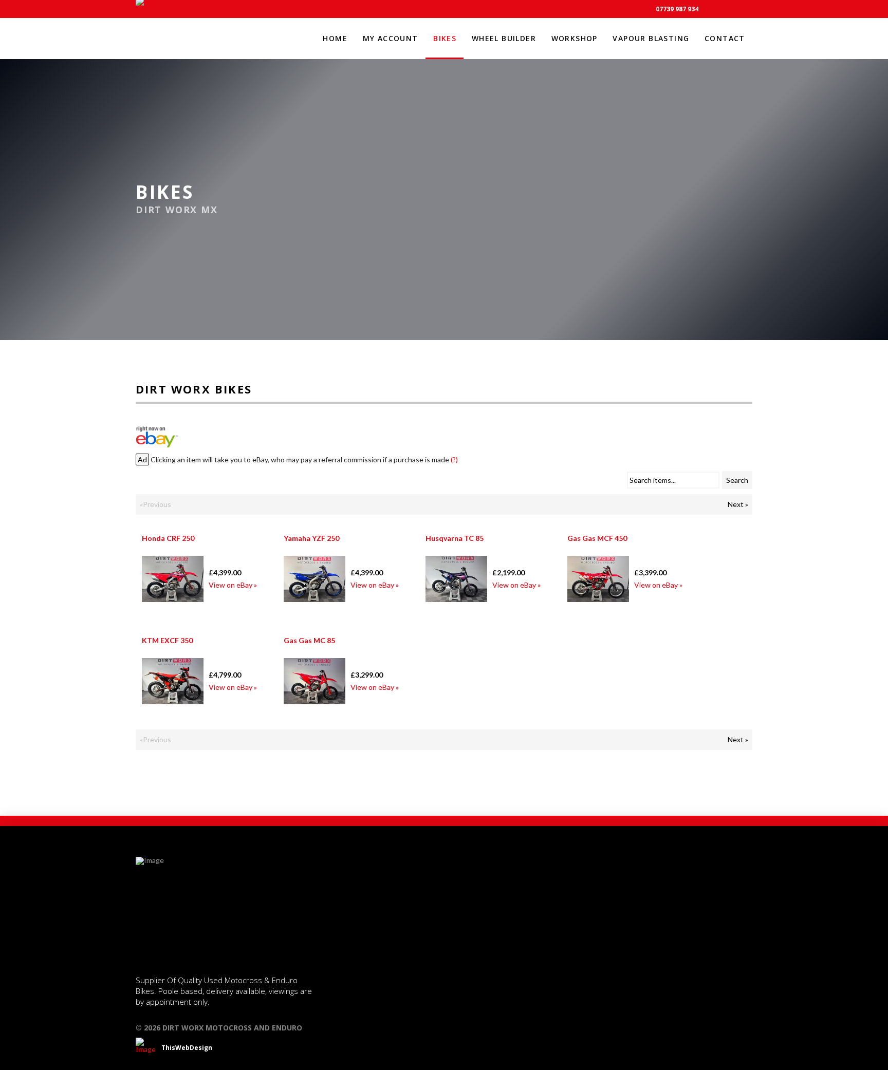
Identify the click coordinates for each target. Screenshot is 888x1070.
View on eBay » (233, 584)
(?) (454, 459)
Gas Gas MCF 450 (597, 538)
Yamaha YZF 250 (311, 538)
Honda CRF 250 (168, 538)
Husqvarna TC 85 (454, 538)
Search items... (653, 480)
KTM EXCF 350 (167, 640)
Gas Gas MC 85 (309, 640)
